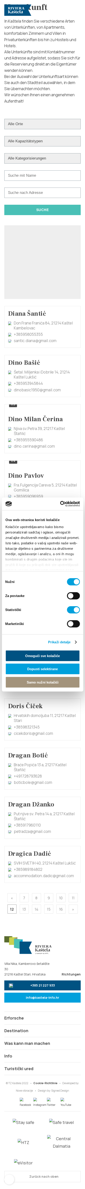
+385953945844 (28, 383)
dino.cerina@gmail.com (34, 446)
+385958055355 (28, 334)
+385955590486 (28, 439)
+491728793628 (28, 776)
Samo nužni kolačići (42, 682)
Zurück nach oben (43, 1176)
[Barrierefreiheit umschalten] (9, 1179)
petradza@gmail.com (32, 831)
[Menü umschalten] (75, 10)
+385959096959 (28, 496)
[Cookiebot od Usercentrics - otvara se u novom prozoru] (60, 504)
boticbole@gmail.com (33, 782)
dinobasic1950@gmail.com (37, 389)
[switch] (73, 595)
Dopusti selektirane (42, 669)
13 (24, 909)
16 (61, 909)
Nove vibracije (24, 1091)
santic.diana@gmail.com (35, 340)
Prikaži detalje (59, 642)
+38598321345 (27, 727)
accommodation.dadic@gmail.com (44, 875)
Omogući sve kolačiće (42, 656)
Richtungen (71, 974)
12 (12, 909)
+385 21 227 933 (42, 985)
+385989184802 (28, 869)
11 (73, 897)
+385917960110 (27, 825)
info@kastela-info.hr (42, 997)
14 (36, 909)
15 (49, 909)
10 (61, 897)
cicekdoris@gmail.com (33, 733)
